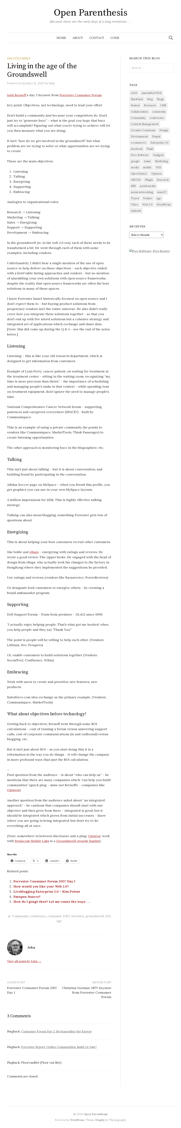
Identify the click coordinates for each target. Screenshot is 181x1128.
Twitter (147, 198)
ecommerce (138, 142)
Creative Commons (143, 130)
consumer (55, 916)
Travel (135, 198)
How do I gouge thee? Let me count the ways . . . (51, 902)
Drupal (156, 136)
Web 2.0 (147, 204)
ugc (59, 921)
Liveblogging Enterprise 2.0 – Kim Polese (46, 891)
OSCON (136, 179)
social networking (142, 192)
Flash (150, 148)
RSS (133, 186)
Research (163, 179)
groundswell (95, 916)
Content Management (144, 124)
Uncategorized (18, 58)
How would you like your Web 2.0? (41, 886)
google (135, 161)
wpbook (136, 210)
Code (114, 38)
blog (150, 99)
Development (139, 136)
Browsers (150, 105)
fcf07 (66, 916)
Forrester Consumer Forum (81, 95)
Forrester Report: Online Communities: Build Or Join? (59, 1047)
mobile (147, 167)
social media (147, 186)
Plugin (149, 179)
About (77, 38)
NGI (108, 916)
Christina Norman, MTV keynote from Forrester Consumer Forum (86, 992)
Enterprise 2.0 (159, 142)
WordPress (164, 204)
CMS (163, 105)
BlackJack (137, 99)
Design (163, 130)
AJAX (134, 93)
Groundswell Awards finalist (78, 841)
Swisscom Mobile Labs (32, 841)
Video (134, 204)
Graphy (100, 1120)
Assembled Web (152, 93)
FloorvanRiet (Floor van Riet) (41, 1063)
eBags (34, 552)
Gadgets (158, 155)
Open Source (139, 173)
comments (158, 111)
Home (61, 38)
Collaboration (139, 111)
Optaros (13, 790)
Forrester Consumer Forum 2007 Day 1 (44, 881)
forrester (77, 916)
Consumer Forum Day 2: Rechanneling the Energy (56, 1031)
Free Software (140, 155)
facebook (136, 148)
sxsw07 (161, 192)
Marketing (161, 161)
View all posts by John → (24, 961)
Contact (96, 38)
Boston (135, 105)
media (135, 167)
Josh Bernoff (16, 95)
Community (20, 916)
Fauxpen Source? (26, 897)
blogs (160, 99)
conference (38, 916)
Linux (147, 161)
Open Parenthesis (90, 13)
